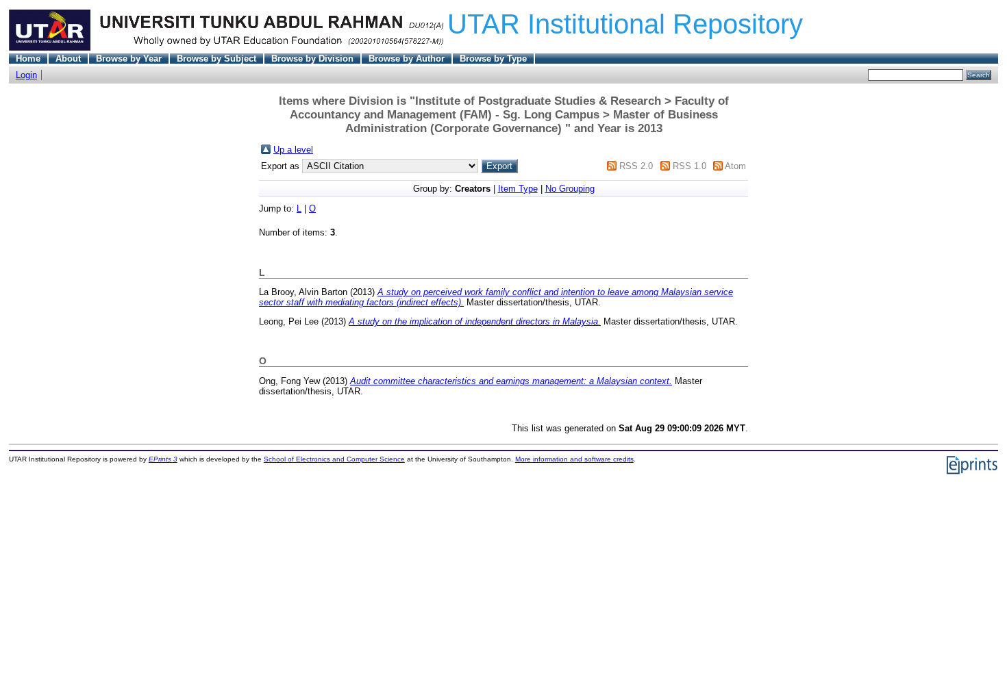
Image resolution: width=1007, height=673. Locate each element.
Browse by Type (493, 58)
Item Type (518, 188)
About (68, 58)
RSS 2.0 (636, 166)
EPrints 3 (163, 459)
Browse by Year (129, 58)
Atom (735, 166)
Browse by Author (407, 58)
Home (28, 58)
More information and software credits (574, 459)
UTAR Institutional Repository (625, 24)
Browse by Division (312, 58)
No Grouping (570, 188)
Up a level (293, 149)
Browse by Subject (216, 58)
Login (26, 75)
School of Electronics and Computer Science (334, 459)
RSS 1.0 (689, 166)
